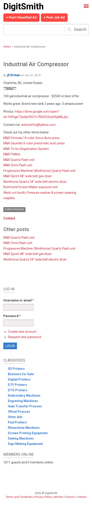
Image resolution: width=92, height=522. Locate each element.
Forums (70, 497)
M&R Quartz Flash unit (19, 160)
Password (12, 316)
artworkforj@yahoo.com (38, 124)
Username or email (18, 300)
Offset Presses (19, 411)
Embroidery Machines (24, 395)
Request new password (24, 337)
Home (7, 46)
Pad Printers (17, 422)
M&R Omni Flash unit (17, 165)
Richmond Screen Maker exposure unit (30, 187)
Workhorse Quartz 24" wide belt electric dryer (35, 181)
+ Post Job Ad (54, 17)
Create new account (22, 331)
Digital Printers (19, 379)
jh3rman (13, 75)
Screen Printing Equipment (28, 433)
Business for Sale (21, 374)
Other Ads (15, 417)
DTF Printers (17, 385)
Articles (58, 497)
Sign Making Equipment (25, 444)
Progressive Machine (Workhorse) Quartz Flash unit (39, 171)
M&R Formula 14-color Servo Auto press (31, 138)
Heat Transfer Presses (25, 406)
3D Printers (16, 368)
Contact (9, 218)
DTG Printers (17, 390)
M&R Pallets (11, 154)
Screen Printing (14, 209)
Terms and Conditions (19, 497)
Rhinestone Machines (24, 427)
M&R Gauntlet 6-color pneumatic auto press (34, 143)
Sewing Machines (21, 438)
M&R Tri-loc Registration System (26, 149)
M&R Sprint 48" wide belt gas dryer (27, 176)
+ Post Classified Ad (21, 17)
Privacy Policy (43, 497)
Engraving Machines (23, 401)
